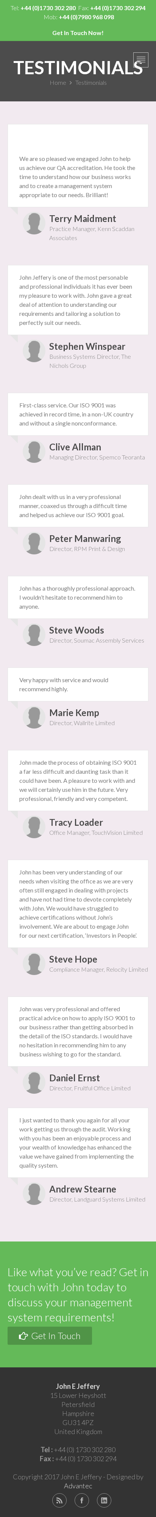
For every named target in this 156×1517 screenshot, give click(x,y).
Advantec (78, 1486)
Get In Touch (55, 1335)
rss (59, 1500)
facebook (82, 1500)
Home (58, 82)
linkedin (104, 1500)
